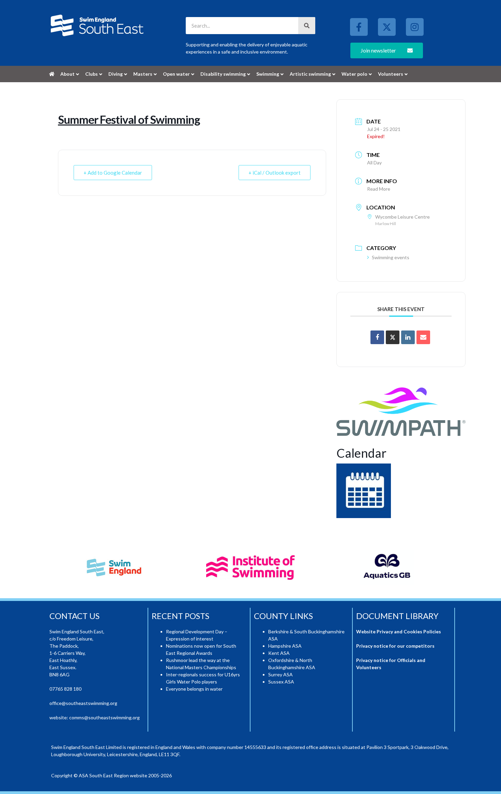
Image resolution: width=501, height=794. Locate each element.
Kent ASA (279, 653)
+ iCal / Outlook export (274, 173)
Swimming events (390, 257)
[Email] (423, 337)
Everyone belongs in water (194, 689)
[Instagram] (415, 27)
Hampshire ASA (285, 646)
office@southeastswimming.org (83, 703)
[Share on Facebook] (377, 337)
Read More (378, 189)
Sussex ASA (281, 682)
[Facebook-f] (359, 27)
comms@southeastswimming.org (104, 717)
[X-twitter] (387, 27)
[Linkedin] (408, 337)
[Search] (306, 25)
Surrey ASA (280, 674)
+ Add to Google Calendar (113, 173)
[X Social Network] (392, 337)
